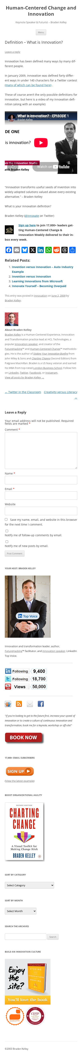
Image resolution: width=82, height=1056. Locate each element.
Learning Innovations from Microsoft (37, 281)
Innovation (40, 295)
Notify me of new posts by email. (26, 546)
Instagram (51, 372)
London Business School (47, 368)
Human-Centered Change (45, 349)
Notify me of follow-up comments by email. (33, 535)
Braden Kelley (13, 300)
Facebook (35, 372)
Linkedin (14, 372)
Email (10, 489)
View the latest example (20, 781)
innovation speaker (26, 344)
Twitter (24, 372)
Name (10, 473)
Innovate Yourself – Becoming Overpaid (39, 286)
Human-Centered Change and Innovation (41, 11)
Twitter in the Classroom (23, 392)
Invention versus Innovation (31, 276)
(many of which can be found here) (28, 85)
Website (10, 504)
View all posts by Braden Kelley (24, 377)
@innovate (32, 216)
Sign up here (27, 225)
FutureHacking (13, 349)
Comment (12, 429)
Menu (41, 32)
